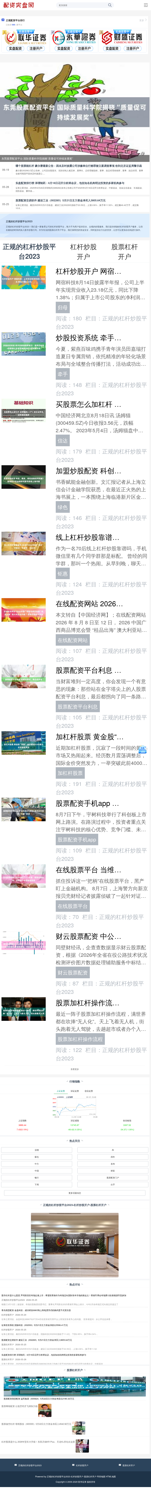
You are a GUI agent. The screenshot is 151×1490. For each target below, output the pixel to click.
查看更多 (75, 1069)
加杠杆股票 (70, 772)
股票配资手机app (77, 839)
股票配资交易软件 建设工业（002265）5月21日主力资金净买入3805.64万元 (61, 200)
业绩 (37, 1149)
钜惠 (63, 573)
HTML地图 (111, 1476)
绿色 (63, 506)
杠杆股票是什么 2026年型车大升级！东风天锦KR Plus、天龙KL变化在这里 (38, 1441)
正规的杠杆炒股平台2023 (30, 1465)
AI (113, 1149)
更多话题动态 (75, 1192)
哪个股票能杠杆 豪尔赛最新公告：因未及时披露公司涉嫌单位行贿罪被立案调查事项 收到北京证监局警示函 (79, 166)
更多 (141, 20)
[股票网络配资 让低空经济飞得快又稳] (44, 1410)
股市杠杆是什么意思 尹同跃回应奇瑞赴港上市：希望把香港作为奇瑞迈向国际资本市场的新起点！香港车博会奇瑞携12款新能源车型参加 (63, 1295)
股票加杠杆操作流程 (80, 1038)
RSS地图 (101, 1476)
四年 (113, 1156)
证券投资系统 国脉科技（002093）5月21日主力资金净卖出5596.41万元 (34, 1325)
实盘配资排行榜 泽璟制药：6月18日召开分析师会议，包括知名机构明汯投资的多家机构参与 (70, 183)
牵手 (63, 373)
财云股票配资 (73, 972)
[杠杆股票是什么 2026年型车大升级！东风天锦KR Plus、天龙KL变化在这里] (82, 1446)
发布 (113, 1163)
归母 (63, 307)
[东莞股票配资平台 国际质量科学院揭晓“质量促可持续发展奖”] (75, 111)
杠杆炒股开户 (82, 1465)
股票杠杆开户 (129, 1465)
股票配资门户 (113, 1177)
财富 (113, 1170)
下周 (37, 1184)
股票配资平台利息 (78, 706)
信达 (63, 440)
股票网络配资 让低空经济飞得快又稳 (19, 1406)
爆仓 (37, 1156)
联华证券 (82, 1481)
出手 (113, 1184)
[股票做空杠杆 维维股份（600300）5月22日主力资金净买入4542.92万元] (78, 1428)
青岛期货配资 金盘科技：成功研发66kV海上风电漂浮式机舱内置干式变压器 (36, 1310)
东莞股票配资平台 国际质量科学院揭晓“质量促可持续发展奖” (37, 158)
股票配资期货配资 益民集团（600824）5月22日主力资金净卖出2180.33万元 (39, 1398)
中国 (37, 1170)
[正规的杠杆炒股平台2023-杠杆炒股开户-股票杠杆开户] (19, 4)
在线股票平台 (73, 905)
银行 (37, 1177)
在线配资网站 (73, 639)
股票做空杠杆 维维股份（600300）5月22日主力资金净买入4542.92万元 (36, 1423)
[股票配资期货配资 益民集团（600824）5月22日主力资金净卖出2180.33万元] (75, 1386)
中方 (37, 1163)
